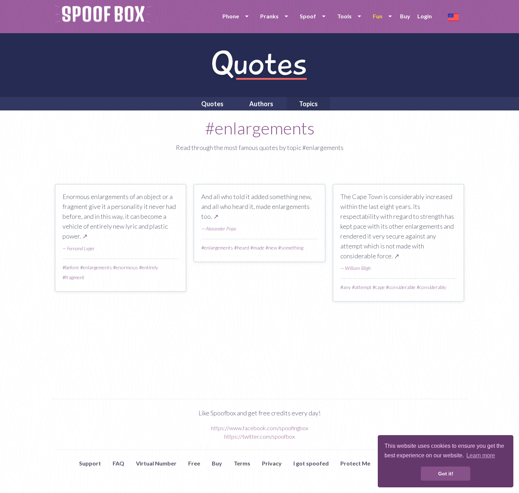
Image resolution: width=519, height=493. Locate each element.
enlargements (97, 267)
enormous (127, 267)
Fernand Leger (81, 248)
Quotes (212, 104)
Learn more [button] (480, 455)
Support (90, 463)
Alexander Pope (221, 229)
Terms (242, 463)
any (347, 287)
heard (243, 248)
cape (380, 287)
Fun (377, 16)
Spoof (308, 16)
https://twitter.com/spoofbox (259, 436)
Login (424, 16)
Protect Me (355, 463)
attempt (363, 287)
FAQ (118, 463)
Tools (344, 16)
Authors (261, 104)
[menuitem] (234, 16)
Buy (405, 16)
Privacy (272, 463)
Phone (230, 16)
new (272, 248)
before (72, 267)
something (292, 248)
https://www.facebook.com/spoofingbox (259, 428)
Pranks (269, 16)
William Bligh (358, 268)
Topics (308, 104)
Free (194, 463)
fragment (74, 277)
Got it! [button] (445, 473)
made (258, 248)
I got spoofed (311, 463)
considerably (432, 287)
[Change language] (453, 16)
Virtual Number (156, 463)
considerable (402, 287)
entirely (150, 267)
